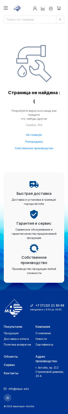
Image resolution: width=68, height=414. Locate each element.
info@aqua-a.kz (19, 388)
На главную (34, 134)
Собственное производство (34, 148)
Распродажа (34, 141)
